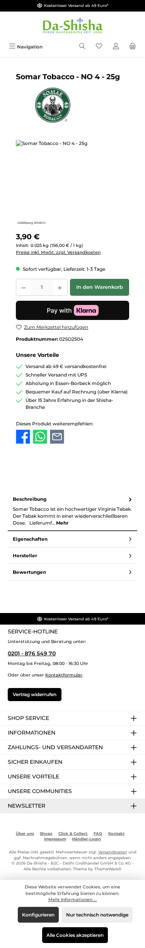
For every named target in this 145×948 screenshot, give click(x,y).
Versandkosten (112, 852)
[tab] (72, 511)
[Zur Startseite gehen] (73, 26)
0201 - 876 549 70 (32, 653)
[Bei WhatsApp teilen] (40, 436)
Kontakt (116, 833)
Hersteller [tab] (25, 555)
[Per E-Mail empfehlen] (57, 436)
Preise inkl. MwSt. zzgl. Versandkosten (58, 252)
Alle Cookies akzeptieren (75, 935)
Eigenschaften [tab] (30, 539)
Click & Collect (72, 833)
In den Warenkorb (99, 287)
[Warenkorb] (132, 46)
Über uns (25, 833)
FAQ (98, 833)
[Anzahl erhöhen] (60, 287)
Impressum (55, 839)
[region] (72, 183)
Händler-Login (86, 839)
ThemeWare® (107, 869)
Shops (46, 833)
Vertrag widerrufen (34, 694)
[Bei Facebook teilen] (23, 436)
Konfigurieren (38, 915)
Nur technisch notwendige (97, 915)
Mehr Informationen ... (72, 899)
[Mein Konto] (116, 46)
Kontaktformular (63, 675)
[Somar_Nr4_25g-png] (72, 183)
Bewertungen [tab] (29, 572)
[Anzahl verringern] (23, 287)
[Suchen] (82, 46)
